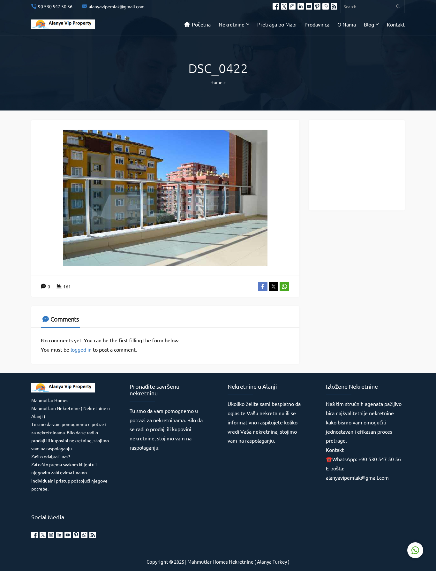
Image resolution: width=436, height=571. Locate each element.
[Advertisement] (362, 165)
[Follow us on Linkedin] (300, 6)
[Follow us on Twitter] (284, 6)
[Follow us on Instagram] (292, 6)
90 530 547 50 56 (55, 6)
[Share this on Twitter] (273, 286)
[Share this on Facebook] (262, 286)
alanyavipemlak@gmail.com (117, 6)
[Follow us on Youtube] (309, 6)
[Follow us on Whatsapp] (325, 6)
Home (216, 82)
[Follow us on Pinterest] (317, 6)
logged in (81, 349)
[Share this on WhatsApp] (284, 286)
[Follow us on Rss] (334, 6)
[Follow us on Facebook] (276, 6)
